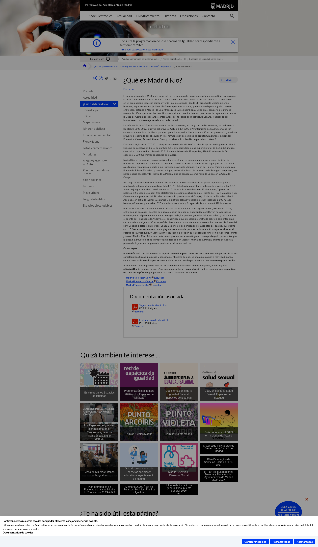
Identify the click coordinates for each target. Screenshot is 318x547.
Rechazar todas (281, 541)
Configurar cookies (255, 541)
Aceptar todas (305, 541)
